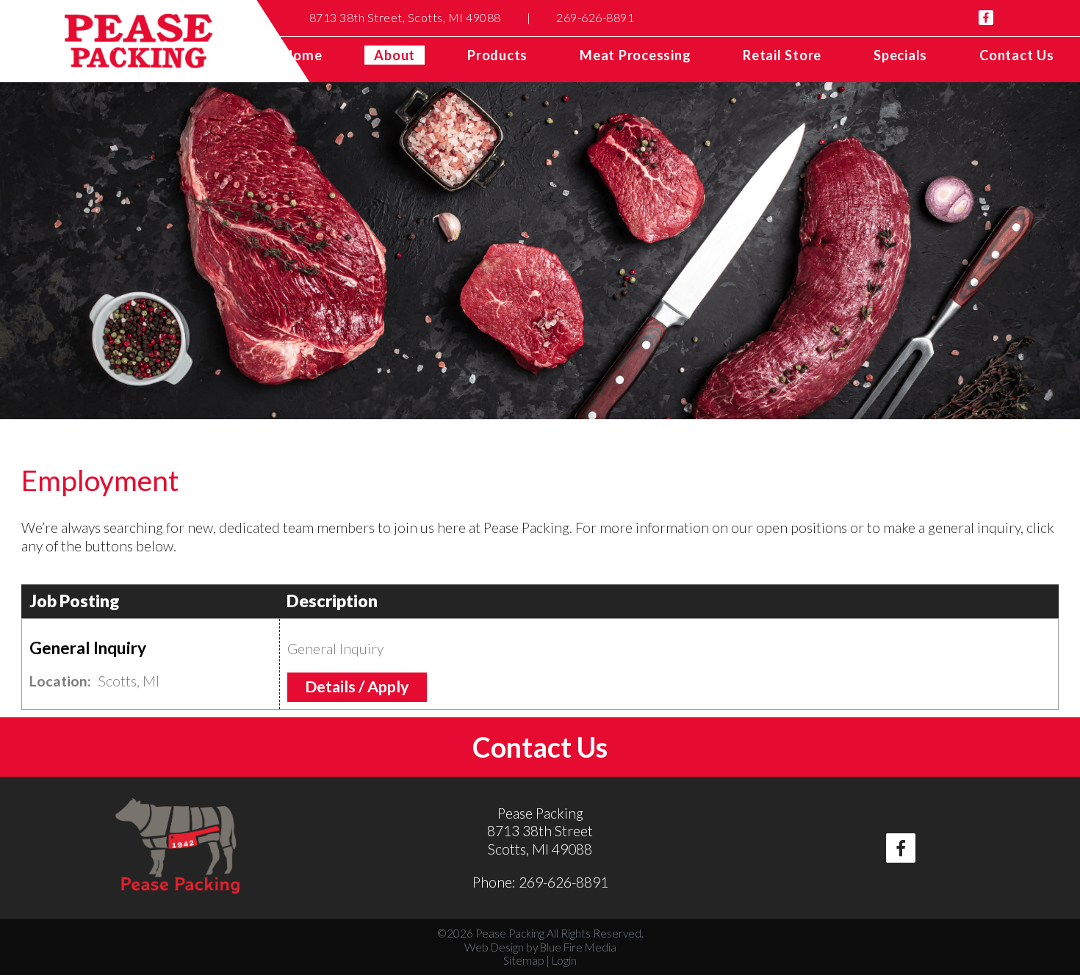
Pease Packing (540, 813)
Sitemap (523, 960)
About (394, 55)
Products (497, 55)
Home (302, 55)
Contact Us (1016, 55)
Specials (900, 55)
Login (564, 960)
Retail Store (782, 55)
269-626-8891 (595, 17)
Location (58, 681)
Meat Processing (635, 55)
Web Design (494, 947)
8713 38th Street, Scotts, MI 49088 (405, 17)
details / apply (357, 686)
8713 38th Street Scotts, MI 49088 (540, 840)
